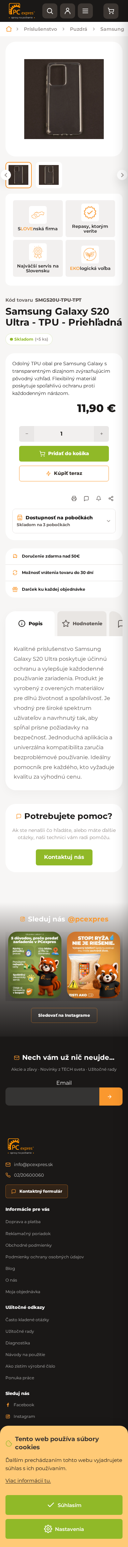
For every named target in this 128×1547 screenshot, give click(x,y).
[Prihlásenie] (67, 10)
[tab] (30, 623)
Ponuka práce (19, 1377)
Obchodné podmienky (28, 1245)
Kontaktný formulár (40, 1191)
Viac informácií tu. (28, 1480)
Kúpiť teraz (68, 473)
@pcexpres (88, 919)
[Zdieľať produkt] (111, 498)
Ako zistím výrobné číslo (30, 1366)
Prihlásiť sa (111, 1096)
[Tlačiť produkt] (74, 498)
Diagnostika (17, 1342)
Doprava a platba (23, 1221)
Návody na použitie (25, 1354)
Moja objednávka (22, 1291)
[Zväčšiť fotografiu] (64, 99)
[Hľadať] (49, 10)
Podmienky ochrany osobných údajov (44, 1256)
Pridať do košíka (68, 453)
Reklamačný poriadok (28, 1233)
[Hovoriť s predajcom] (86, 498)
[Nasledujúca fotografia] (122, 175)
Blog (10, 1268)
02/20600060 (29, 1175)
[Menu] (85, 10)
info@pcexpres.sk (33, 1164)
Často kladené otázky (27, 1319)
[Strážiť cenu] (98, 498)
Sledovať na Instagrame (64, 1015)
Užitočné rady (19, 1331)
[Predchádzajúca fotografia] (6, 175)
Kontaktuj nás (64, 857)
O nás (11, 1280)
